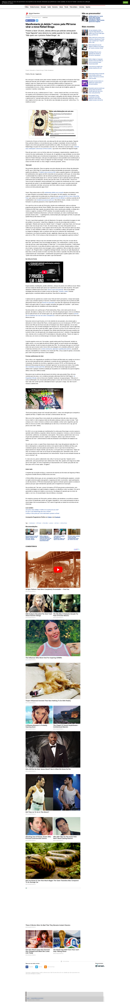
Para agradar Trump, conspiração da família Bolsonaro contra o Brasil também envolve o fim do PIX (96, 98)
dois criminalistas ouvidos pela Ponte (35, 367)
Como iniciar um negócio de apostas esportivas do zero (95, 67)
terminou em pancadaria (48, 302)
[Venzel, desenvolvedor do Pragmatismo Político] (99, 965)
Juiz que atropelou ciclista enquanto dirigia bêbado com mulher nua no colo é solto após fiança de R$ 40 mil (96, 33)
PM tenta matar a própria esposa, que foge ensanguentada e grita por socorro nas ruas (74, 538)
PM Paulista (39, 523)
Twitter (50, 517)
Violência (28, 17)
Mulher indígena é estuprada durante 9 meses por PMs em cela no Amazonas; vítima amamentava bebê (45, 538)
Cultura (61, 7)
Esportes (88, 7)
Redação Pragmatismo (34, 13)
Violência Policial (63, 523)
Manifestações (32, 523)
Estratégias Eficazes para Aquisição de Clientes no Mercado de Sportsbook (95, 53)
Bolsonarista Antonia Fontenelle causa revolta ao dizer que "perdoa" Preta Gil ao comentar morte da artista (96, 76)
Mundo (66, 7)
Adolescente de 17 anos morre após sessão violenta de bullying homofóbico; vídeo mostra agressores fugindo (96, 19)
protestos (51, 523)
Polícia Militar (45, 523)
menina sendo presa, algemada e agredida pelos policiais (56, 349)
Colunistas (81, 7)
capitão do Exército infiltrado (57, 198)
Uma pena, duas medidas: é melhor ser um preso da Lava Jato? (42, 509)
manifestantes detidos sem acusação (53, 192)
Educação (43, 7)
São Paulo (57, 523)
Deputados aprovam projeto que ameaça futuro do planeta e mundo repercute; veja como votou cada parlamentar (96, 90)
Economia (55, 7)
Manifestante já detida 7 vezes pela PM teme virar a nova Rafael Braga (51, 25)
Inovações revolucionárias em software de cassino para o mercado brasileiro (96, 82)
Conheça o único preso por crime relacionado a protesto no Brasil (42, 513)
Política (27, 7)
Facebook (57, 517)
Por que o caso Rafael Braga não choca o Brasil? (38, 511)
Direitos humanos (34, 7)
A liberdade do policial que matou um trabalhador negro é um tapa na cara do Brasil (59, 538)
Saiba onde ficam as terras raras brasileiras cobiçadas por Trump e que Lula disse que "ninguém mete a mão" (96, 40)
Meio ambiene (73, 7)
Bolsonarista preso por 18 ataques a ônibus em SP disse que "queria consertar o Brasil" (32, 538)
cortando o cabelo (63, 291)
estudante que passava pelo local (45, 200)
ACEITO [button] (125, 2)
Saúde (49, 7)
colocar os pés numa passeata (55, 289)
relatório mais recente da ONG (48, 172)
